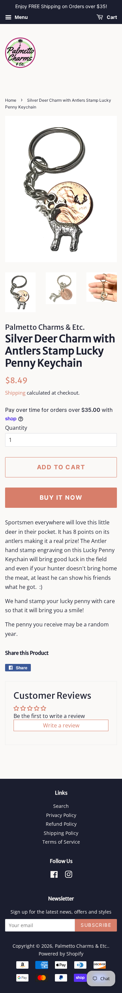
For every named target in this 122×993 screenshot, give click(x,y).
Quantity (16, 427)
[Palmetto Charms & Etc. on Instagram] (68, 875)
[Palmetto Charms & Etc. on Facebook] (54, 875)
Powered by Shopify (61, 953)
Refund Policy (61, 824)
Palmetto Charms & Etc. (81, 946)
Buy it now (61, 497)
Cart (111, 17)
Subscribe (96, 925)
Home (10, 100)
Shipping (15, 392)
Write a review (61, 725)
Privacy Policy (61, 815)
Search (61, 806)
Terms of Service (61, 842)
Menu (20, 17)
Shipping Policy (61, 833)
